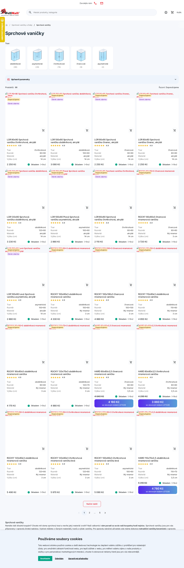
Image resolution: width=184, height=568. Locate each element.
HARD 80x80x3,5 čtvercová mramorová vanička (108, 372)
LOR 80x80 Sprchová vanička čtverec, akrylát (150, 141)
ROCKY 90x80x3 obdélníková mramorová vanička (22, 372)
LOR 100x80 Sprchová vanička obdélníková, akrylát (65, 141)
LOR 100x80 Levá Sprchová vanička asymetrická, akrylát (21, 295)
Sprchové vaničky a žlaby (22, 25)
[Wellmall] (10, 12)
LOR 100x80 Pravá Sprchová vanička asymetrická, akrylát (65, 218)
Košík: (179, 12)
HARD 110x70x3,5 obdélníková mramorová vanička (153, 459)
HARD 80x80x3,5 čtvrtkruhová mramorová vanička (153, 372)
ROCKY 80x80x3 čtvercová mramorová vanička (152, 218)
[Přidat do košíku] (43, 130)
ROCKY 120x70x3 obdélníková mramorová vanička (66, 372)
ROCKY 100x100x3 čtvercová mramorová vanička (109, 295)
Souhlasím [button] (45, 558)
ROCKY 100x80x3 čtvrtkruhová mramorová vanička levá (110, 459)
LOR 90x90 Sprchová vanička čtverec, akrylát (106, 141)
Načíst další (92, 504)
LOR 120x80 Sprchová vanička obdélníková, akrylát (21, 218)
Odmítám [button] (59, 558)
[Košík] (172, 12)
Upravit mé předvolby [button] (78, 558)
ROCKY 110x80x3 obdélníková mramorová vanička (153, 295)
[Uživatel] (166, 12)
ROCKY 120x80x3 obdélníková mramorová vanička (22, 459)
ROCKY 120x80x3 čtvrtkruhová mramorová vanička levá (66, 459)
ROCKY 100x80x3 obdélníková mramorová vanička (66, 295)
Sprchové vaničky (43, 25)
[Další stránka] (105, 512)
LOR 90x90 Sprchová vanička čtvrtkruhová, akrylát (21, 141)
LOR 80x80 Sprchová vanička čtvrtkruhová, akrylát (109, 218)
